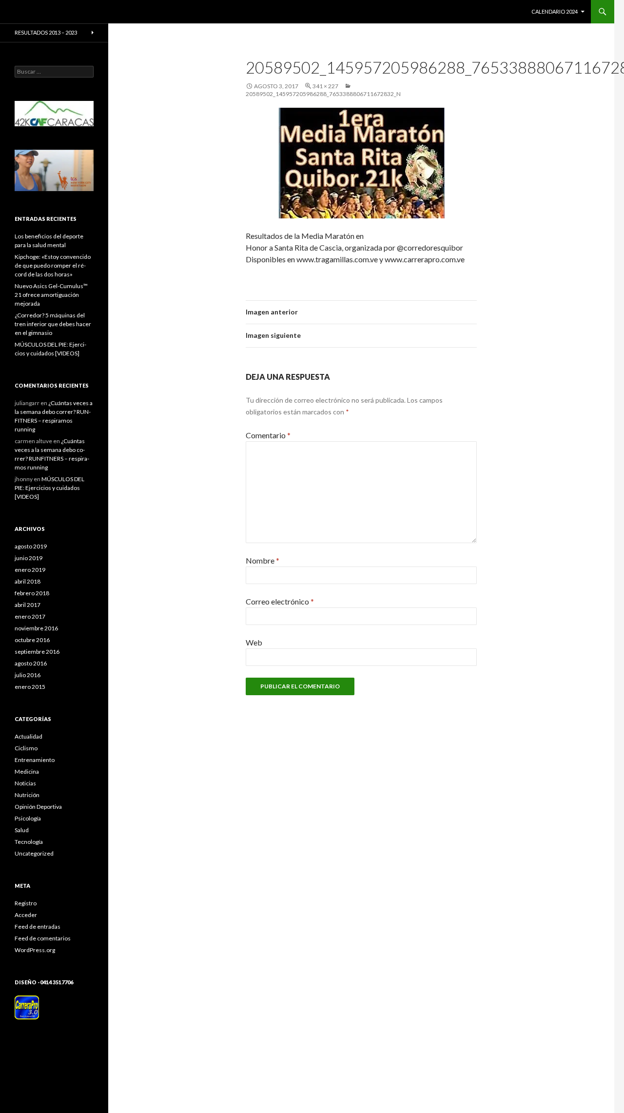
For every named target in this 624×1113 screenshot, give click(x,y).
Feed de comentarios (43, 938)
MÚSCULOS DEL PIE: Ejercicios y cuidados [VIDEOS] (49, 487)
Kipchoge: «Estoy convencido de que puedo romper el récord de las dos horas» (53, 265)
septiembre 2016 (37, 651)
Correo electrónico (280, 601)
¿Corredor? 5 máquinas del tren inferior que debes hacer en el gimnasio (53, 324)
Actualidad (28, 736)
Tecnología (29, 841)
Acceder (26, 914)
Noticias (25, 783)
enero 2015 (30, 686)
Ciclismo (26, 748)
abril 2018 (27, 581)
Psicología (28, 818)
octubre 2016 (32, 640)
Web (254, 642)
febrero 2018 (32, 593)
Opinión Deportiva (38, 806)
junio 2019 (28, 558)
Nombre (262, 560)
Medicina (27, 771)
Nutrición (27, 795)
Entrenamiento (35, 759)
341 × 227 (325, 86)
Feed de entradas (37, 926)
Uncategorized (34, 853)
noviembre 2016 (36, 628)
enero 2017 (30, 616)
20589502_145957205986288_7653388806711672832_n (323, 94)
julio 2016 (27, 675)
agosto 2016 (31, 663)
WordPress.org (35, 950)
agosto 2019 (31, 546)
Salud (22, 830)
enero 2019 (30, 569)
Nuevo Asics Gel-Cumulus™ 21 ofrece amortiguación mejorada (51, 294)
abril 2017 (27, 604)
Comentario (268, 435)
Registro (26, 903)
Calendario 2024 (554, 11)
